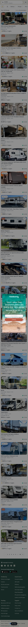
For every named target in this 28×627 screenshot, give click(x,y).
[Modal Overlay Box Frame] (14, 313)
